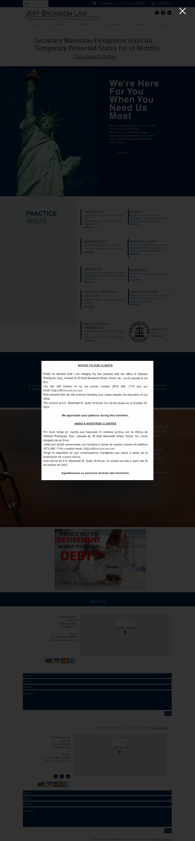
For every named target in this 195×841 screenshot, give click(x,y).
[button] (182, 11)
